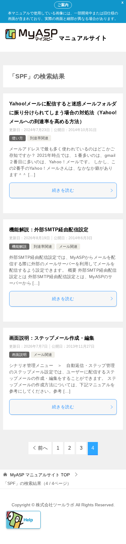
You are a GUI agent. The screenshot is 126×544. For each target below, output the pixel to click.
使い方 (17, 138)
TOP (40, 474)
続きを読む (63, 190)
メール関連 (68, 246)
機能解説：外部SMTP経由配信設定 (49, 229)
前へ (43, 448)
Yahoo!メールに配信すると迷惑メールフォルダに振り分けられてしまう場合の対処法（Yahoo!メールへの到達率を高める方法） (63, 112)
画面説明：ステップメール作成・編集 (51, 338)
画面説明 (19, 355)
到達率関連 (39, 138)
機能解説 (19, 246)
